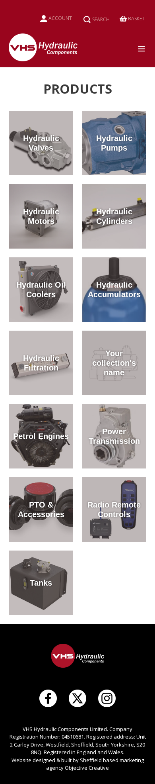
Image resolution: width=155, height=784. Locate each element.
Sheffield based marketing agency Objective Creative (95, 764)
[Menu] (144, 47)
